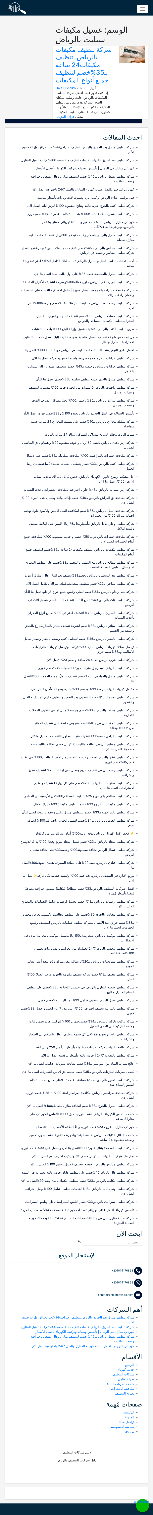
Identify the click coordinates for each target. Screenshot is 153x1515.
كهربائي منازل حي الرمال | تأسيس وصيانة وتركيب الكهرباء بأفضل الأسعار (85, 168)
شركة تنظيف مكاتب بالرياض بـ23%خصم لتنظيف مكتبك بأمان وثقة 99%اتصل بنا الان (77, 1181)
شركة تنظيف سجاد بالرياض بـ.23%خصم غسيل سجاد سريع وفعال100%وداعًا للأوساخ (77, 842)
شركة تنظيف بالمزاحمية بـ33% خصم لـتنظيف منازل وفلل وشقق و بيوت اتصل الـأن (78, 812)
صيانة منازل (126, 1379)
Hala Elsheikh (66, 88)
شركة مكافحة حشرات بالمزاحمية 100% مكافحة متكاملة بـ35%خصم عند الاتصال (80, 455)
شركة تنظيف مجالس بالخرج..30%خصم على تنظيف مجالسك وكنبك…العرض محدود (78, 914)
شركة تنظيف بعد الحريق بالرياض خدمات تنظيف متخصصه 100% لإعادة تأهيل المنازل (77, 160)
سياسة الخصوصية (122, 1427)
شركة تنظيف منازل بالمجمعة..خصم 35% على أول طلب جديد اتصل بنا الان (84, 274)
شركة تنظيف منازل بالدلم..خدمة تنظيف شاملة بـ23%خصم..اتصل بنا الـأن (85, 379)
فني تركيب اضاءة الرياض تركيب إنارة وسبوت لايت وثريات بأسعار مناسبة (85, 197)
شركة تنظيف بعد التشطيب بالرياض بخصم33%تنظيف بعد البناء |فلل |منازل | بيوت (79, 575)
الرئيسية (128, 1412)
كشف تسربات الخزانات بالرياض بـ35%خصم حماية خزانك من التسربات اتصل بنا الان (78, 1072)
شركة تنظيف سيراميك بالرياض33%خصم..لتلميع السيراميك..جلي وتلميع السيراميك (79, 1202)
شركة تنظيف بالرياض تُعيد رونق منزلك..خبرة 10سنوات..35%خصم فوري (86, 668)
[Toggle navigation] (142, 9)
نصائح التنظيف (124, 1393)
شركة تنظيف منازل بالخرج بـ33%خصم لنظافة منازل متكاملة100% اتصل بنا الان (80, 1106)
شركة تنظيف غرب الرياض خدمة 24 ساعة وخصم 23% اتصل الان (90, 660)
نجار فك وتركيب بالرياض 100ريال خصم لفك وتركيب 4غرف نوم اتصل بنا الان (82, 1156)
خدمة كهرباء (126, 1369)
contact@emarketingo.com (116, 1294)
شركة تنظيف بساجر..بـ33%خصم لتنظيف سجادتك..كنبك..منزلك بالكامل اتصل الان (80, 583)
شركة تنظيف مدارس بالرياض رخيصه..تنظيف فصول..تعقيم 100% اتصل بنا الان (81, 1164)
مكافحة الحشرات (122, 1389)
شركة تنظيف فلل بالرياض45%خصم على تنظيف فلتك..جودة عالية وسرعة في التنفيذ (78, 1172)
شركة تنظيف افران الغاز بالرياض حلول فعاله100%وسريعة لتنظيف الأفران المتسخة (78, 282)
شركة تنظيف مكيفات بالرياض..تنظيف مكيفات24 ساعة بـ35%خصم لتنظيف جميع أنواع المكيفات (84, 65)
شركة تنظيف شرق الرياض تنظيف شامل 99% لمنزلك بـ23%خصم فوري (86, 1000)
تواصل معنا (126, 1422)
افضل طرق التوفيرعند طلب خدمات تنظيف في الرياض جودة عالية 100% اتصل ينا (79, 350)
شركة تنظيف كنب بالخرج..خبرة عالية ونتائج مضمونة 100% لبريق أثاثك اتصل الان (80, 206)
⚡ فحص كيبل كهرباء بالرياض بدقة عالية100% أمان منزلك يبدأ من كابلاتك (84, 833)
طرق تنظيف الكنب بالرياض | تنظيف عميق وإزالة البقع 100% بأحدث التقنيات (83, 329)
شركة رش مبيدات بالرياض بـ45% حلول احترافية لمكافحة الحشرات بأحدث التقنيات (79, 490)
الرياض (129, 1365)
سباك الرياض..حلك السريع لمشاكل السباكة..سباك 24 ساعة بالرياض (89, 434)
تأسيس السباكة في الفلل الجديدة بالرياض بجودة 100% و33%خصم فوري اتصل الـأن (78, 413)
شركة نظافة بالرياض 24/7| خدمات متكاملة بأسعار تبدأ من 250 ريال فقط (84, 1047)
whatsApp (142, 1501)
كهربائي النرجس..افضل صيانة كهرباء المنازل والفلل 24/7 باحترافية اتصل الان (82, 189)
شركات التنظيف (123, 1374)
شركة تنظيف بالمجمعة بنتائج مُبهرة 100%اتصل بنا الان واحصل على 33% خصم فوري (77, 1148)
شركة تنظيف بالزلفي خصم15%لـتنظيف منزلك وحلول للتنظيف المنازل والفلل (82, 736)
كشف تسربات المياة (120, 1384)
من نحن (129, 1431)
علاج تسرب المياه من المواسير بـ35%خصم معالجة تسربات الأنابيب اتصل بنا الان (80, 1063)
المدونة (129, 1417)
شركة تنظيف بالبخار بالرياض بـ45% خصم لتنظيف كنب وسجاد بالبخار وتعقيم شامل (79, 639)
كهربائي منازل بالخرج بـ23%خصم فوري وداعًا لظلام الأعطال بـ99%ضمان (85, 1127)
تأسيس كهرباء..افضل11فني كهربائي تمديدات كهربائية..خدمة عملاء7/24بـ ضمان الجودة (77, 1210)
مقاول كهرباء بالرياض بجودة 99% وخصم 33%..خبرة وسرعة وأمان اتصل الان (82, 689)
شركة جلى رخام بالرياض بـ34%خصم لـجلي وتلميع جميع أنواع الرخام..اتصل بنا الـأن (79, 592)
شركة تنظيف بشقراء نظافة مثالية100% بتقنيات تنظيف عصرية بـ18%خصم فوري (80, 214)
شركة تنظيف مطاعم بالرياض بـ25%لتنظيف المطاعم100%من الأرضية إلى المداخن (79, 796)
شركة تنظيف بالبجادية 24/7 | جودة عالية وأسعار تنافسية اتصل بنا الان (87, 1055)
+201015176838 (123, 1270)
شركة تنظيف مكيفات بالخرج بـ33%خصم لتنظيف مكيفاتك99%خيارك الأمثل (83, 804)
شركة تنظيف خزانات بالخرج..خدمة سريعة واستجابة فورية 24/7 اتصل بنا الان (83, 358)
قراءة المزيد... (65, 117)
